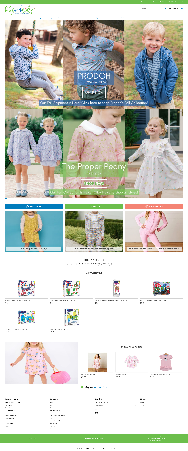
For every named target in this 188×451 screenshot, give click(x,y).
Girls (45, 18)
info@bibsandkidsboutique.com (94, 438)
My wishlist (143, 407)
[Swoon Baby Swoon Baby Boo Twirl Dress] (97, 362)
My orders (142, 405)
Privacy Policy (8, 421)
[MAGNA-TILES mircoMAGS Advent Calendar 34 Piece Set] (161, 288)
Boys (51, 18)
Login (170, 8)
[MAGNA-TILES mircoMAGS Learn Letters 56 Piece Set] (71, 288)
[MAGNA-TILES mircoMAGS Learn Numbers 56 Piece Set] (26, 288)
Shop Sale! (139, 18)
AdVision (101, 448)
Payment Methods (9, 423)
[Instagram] (97, 412)
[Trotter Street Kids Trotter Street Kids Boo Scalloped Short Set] (166, 362)
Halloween (130, 18)
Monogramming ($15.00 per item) (13, 402)
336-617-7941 (32, 438)
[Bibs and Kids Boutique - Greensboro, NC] (20, 10)
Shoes (71, 18)
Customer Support (9, 413)
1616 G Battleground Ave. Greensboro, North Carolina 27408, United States (157, 438)
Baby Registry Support (10, 410)
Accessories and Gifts (107, 18)
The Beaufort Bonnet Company (84, 18)
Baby (39, 18)
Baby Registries (8, 405)
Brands (147, 18)
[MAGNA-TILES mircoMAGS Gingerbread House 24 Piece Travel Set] (116, 288)
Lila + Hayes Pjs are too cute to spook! (94, 248)
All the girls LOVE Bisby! (34, 248)
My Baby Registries (9, 407)
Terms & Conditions (9, 418)
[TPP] (94, 64)
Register (175, 8)
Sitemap (7, 426)
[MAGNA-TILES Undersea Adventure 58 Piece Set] (26, 317)
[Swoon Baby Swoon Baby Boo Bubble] (131, 362)
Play (97, 18)
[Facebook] (95, 412)
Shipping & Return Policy (11, 415)
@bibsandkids (100, 387)
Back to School (120, 18)
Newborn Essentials (61, 18)
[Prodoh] (94, 153)
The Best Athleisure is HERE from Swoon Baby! (154, 248)
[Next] (6, 198)
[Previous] (5, 198)
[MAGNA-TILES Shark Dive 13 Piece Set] (71, 317)
